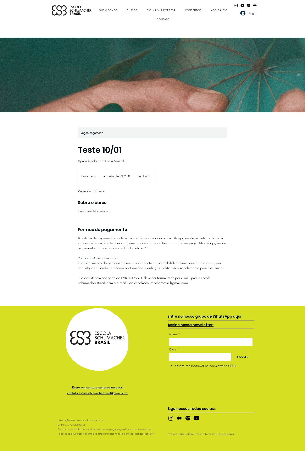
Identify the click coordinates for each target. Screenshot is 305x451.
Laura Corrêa (185, 433)
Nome (174, 334)
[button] (108, 10)
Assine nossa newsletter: (191, 324)
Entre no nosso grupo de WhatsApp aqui (204, 316)
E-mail (174, 349)
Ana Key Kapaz (225, 433)
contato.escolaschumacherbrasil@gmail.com (97, 393)
